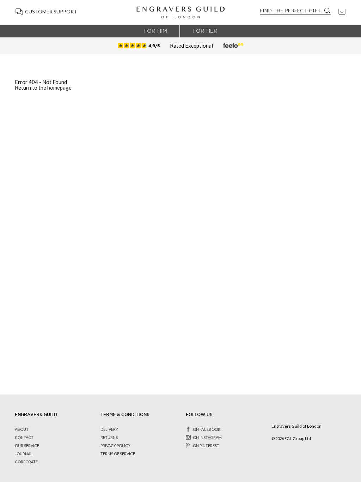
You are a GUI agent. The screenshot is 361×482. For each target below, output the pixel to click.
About (22, 429)
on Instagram (207, 437)
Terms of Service (117, 453)
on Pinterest (206, 445)
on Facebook (206, 429)
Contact (24, 437)
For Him (155, 31)
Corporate (26, 461)
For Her (205, 31)
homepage (59, 87)
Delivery (109, 429)
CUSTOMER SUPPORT (51, 11)
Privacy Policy (115, 445)
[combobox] (291, 10)
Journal (23, 453)
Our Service (27, 445)
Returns (109, 437)
